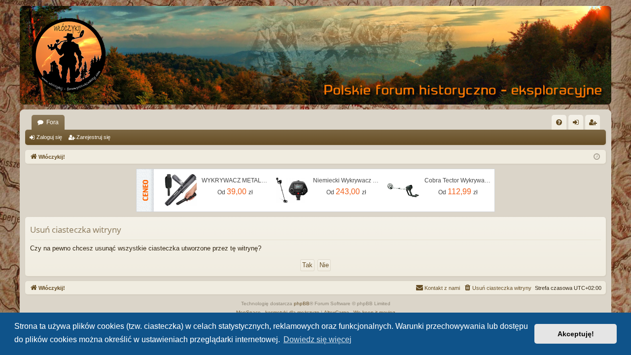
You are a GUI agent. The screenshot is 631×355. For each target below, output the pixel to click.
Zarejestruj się (93, 137)
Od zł (235, 191)
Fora (52, 122)
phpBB (302, 303)
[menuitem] (559, 122)
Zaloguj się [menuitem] (577, 124)
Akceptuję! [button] (576, 334)
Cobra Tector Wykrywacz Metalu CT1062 (457, 180)
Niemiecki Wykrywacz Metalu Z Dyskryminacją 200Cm (346, 180)
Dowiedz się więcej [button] (317, 339)
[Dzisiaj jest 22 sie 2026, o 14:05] (597, 157)
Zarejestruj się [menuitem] (594, 124)
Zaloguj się (49, 137)
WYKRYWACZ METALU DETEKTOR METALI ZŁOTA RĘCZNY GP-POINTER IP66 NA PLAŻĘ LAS (235, 180)
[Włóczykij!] (69, 55)
